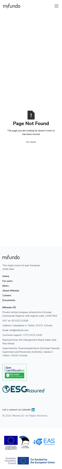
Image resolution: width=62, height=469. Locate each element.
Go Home (31, 142)
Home (5, 276)
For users (7, 281)
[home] (11, 6)
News (5, 285)
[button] (56, 6)
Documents (8, 300)
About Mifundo (10, 290)
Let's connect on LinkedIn (16, 409)
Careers (6, 295)
